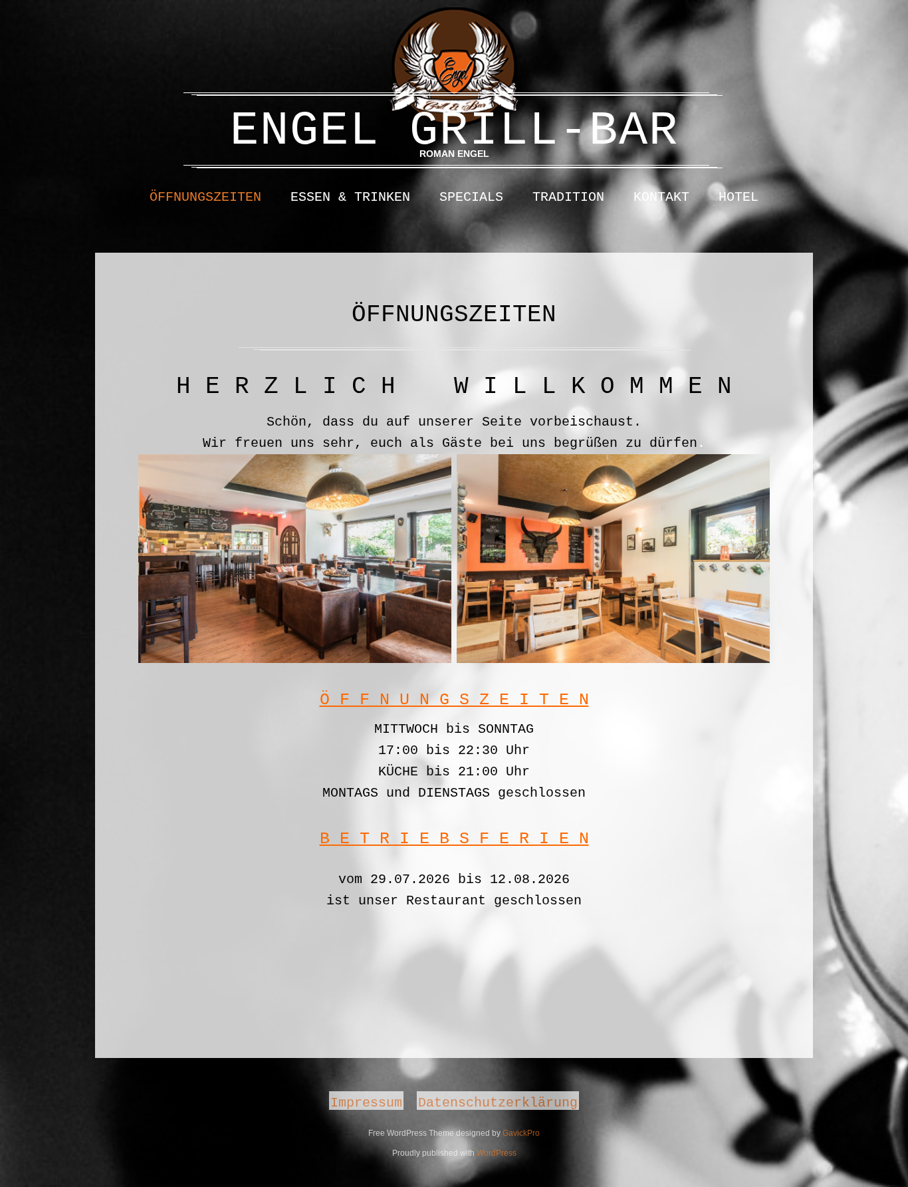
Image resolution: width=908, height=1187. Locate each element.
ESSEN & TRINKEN (350, 197)
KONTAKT (661, 197)
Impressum (366, 1102)
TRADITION (568, 197)
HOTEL (738, 197)
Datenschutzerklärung (498, 1102)
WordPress (496, 1153)
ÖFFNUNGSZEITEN (205, 197)
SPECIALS (471, 197)
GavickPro (521, 1133)
